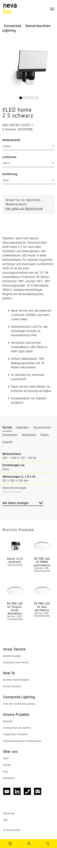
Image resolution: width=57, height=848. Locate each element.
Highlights (22, 427)
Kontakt (7, 765)
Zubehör (7, 442)
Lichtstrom (9, 156)
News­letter (9, 778)
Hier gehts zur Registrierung (24, 208)
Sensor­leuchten (38, 26)
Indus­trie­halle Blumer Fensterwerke (22, 741)
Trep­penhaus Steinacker (15, 734)
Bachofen (8, 721)
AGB (5, 820)
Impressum (9, 813)
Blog (5, 771)
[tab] (7, 427)
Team (6, 758)
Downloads (29, 435)
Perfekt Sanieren (12, 686)
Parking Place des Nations (17, 728)
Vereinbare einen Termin (16, 662)
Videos (44, 435)
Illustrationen (42, 427)
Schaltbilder (10, 435)
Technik (7, 427)
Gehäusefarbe (11, 139)
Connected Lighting (11, 28)
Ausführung (9, 173)
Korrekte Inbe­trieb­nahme (16, 680)
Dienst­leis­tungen (12, 656)
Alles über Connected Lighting (19, 704)
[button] (20, 98)
